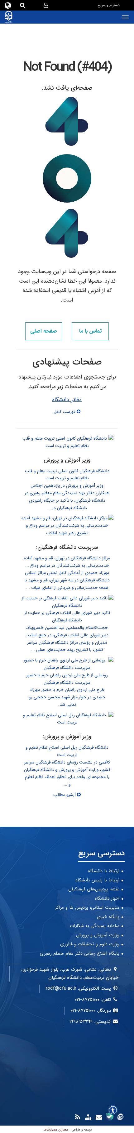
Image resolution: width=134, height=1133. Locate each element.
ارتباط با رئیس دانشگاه (97, 880)
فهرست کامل (65, 411)
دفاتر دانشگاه (67, 400)
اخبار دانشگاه (107, 898)
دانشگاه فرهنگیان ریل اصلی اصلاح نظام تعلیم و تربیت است (67, 751)
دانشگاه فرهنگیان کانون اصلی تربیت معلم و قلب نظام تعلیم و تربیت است (67, 475)
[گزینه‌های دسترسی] (113, 1110)
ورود (39, 5)
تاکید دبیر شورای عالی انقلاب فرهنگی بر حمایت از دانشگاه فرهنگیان (67, 616)
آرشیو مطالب (65, 794)
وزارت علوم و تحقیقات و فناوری (89, 944)
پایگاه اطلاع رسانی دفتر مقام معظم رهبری (79, 953)
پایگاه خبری (108, 916)
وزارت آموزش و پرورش (97, 935)
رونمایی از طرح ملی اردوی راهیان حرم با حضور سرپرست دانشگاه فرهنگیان (67, 679)
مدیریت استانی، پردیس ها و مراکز (87, 907)
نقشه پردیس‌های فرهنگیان (93, 889)
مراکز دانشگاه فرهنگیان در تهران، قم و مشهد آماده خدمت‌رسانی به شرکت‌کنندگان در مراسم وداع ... (67, 562)
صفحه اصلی (43, 331)
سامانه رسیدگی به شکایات (94, 925)
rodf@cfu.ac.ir (61, 988)
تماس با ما (90, 331)
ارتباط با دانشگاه (103, 871)
